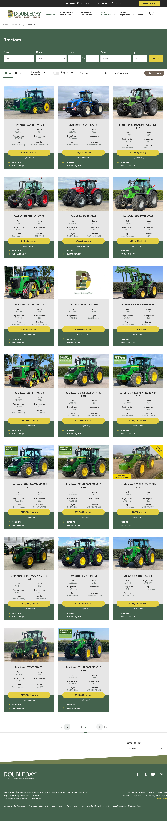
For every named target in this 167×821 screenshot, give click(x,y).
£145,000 (83, 694)
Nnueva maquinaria (124, 13)
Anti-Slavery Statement (38, 806)
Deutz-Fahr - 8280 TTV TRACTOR (138, 216)
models (39, 52)
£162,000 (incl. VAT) (138, 609)
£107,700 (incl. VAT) (138, 246)
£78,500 (29, 240)
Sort (107, 72)
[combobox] (123, 3)
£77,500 (138, 152)
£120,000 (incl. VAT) (83, 334)
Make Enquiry (149, 3)
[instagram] (160, 774)
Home (5, 25)
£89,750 (138, 240)
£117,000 (83, 420)
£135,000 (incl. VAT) (29, 426)
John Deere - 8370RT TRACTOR (29, 124)
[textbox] (51, 58)
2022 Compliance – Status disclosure (127, 806)
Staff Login (162, 798)
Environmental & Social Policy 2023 (95, 806)
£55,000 (29, 152)
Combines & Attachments (87, 13)
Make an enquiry (19, 166)
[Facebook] (137, 774)
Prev (61, 727)
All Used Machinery (106, 13)
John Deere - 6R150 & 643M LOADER (138, 304)
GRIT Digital (161, 795)
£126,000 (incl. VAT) (138, 334)
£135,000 (138, 603)
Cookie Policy (57, 806)
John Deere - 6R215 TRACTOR (138, 575)
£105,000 (138, 329)
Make (6, 52)
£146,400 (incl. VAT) (29, 609)
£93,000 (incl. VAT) (138, 158)
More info (16, 162)
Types (103, 52)
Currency (84, 72)
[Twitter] (145, 774)
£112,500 (29, 420)
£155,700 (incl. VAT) (83, 609)
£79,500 (83, 240)
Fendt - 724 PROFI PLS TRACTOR (29, 216)
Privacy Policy (72, 806)
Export (141, 15)
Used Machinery (18, 25)
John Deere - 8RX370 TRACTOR (29, 667)
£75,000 (83, 152)
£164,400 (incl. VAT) (29, 700)
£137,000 (29, 694)
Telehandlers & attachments (66, 13)
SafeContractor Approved (14, 806)
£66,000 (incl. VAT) (29, 158)
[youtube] (153, 774)
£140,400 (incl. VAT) (83, 426)
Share (159, 73)
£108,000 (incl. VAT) (29, 334)
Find (155, 58)
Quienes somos (152, 13)
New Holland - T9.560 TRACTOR (83, 124)
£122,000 (29, 603)
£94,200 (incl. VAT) (29, 246)
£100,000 (83, 329)
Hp (134, 52)
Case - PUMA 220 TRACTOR (83, 216)
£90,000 (29, 329)
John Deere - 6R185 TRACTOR (83, 575)
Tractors (50, 15)
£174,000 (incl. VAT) (83, 700)
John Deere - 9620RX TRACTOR (29, 304)
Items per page (133, 742)
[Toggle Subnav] (114, 14)
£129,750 (83, 603)
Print (149, 73)
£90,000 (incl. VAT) (83, 158)
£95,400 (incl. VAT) (83, 246)
